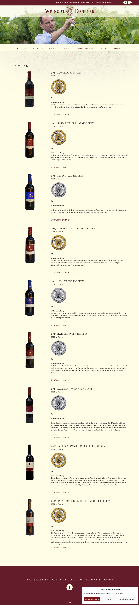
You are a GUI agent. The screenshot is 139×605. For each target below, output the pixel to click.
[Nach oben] (69, 587)
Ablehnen (109, 599)
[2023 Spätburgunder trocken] (29, 351)
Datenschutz (93, 580)
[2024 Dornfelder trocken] (29, 299)
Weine (67, 48)
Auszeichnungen (85, 48)
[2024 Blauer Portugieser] (29, 90)
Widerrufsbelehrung (71, 580)
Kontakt (118, 48)
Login (69, 603)
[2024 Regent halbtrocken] (29, 193)
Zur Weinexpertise (61, 114)
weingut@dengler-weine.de (105, 3)
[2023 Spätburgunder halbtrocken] (29, 141)
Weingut (53, 48)
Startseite (20, 48)
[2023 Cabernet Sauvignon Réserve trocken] (29, 464)
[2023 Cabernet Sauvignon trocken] (29, 406)
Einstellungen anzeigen (127, 599)
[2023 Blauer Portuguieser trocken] (29, 246)
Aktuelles (37, 48)
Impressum (108, 580)
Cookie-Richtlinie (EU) (36, 580)
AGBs (54, 580)
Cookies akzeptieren (92, 599)
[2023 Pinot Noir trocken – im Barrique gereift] (29, 518)
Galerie (104, 48)
